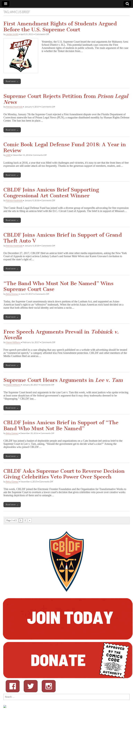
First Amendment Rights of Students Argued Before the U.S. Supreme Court (60, 27)
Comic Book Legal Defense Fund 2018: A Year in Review (64, 147)
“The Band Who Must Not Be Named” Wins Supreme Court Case (58, 286)
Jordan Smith (12, 34)
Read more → (12, 81)
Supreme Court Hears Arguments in (63, 380)
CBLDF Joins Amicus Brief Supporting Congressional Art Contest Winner (51, 193)
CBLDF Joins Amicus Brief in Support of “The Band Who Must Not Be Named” (60, 425)
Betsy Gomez (12, 294)
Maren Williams (13, 342)
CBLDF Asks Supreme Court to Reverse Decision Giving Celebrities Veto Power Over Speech (64, 474)
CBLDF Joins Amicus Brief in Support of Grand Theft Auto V (62, 238)
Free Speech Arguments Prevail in (61, 335)
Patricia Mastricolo (14, 106)
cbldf (8, 155)
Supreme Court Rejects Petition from (65, 99)
